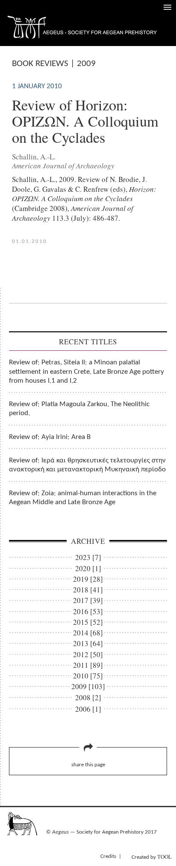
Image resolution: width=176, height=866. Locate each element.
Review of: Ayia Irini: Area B (50, 437)
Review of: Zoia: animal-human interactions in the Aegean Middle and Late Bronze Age (82, 498)
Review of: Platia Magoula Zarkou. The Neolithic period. (79, 409)
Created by (152, 856)
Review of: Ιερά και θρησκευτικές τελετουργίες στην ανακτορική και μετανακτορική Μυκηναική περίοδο (87, 465)
